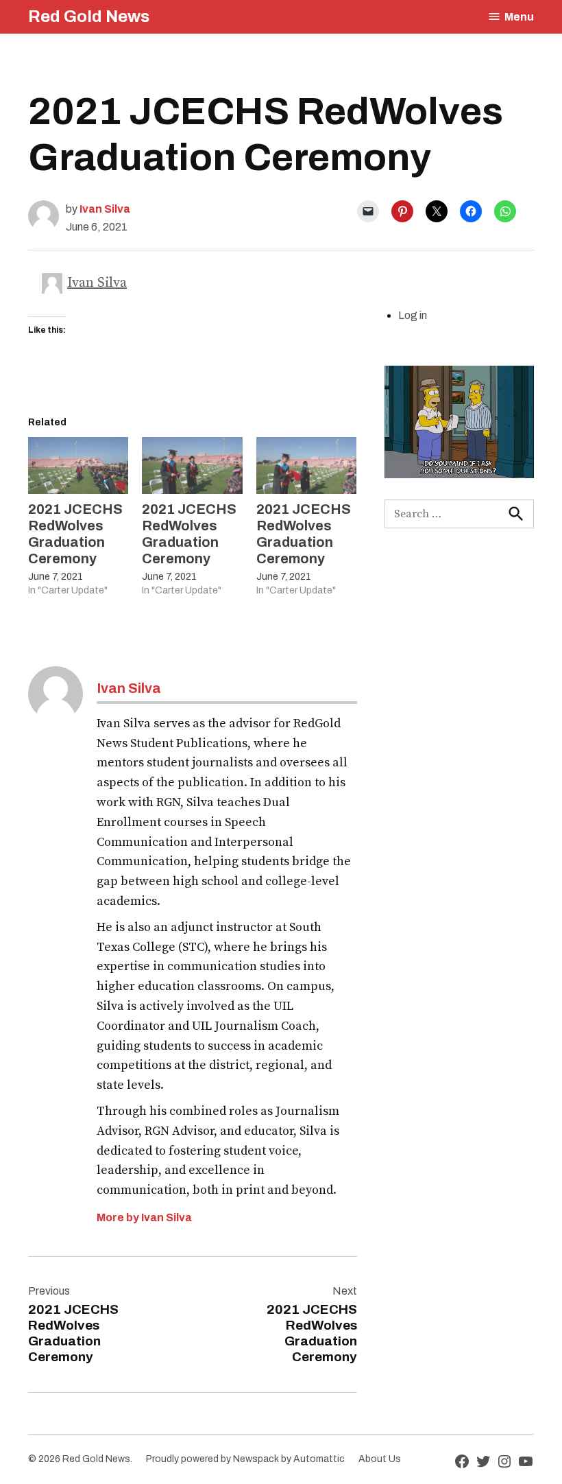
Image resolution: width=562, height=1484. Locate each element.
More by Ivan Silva (144, 1217)
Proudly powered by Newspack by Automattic (245, 1459)
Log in (412, 315)
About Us (379, 1459)
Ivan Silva (105, 209)
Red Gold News (88, 16)
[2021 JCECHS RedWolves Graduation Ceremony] (78, 466)
